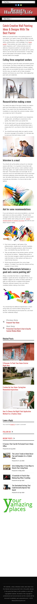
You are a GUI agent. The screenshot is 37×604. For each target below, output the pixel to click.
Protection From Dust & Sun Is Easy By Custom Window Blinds (18, 330)
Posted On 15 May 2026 (18, 470)
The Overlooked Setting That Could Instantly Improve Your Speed (21, 487)
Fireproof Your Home (12, 322)
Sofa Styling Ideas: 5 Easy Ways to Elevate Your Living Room (23, 467)
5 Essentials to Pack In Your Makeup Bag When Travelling (21, 476)
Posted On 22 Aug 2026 (9, 449)
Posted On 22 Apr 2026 (18, 480)
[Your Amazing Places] (18, 512)
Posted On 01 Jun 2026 (18, 461)
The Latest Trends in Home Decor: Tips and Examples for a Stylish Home (22, 455)
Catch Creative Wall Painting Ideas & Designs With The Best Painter (18, 29)
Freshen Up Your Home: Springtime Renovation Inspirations (14, 388)
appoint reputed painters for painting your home (16, 219)
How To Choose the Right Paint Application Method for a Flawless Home (17, 412)
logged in (12, 424)
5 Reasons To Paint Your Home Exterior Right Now (15, 364)
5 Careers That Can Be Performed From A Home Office (18, 445)
